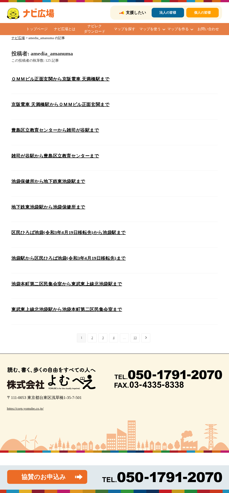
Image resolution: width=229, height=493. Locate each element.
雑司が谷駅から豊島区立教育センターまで (55, 155)
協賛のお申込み (43, 476)
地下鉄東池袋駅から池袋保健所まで (48, 206)
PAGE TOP (220, 474)
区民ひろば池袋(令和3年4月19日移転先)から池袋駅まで (68, 232)
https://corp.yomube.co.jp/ (25, 408)
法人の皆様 (167, 12)
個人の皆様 (202, 12)
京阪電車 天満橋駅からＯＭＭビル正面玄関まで (60, 104)
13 (135, 337)
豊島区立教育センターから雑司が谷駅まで (55, 130)
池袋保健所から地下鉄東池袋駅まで (48, 181)
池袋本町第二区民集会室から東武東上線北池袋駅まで (66, 283)
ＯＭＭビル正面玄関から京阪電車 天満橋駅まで (60, 78)
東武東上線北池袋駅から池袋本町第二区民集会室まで (66, 309)
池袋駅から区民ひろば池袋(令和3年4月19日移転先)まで (68, 258)
